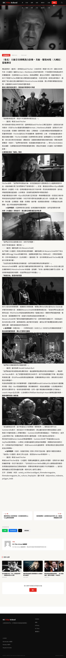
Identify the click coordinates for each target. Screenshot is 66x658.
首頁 (22, 3)
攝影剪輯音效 (42, 3)
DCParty (37, 625)
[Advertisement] (33, 495)
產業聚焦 (32, 3)
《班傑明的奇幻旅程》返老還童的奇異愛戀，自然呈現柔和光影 (37, 207)
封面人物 (49, 3)
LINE (5, 530)
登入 (33, 590)
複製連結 (26, 530)
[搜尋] (61, 2)
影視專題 (27, 3)
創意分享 (37, 3)
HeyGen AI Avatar (7, 647)
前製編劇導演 (6, 55)
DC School (10, 2)
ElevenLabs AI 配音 (7, 641)
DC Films (37, 628)
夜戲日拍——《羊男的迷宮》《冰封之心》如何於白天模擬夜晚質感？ (38, 328)
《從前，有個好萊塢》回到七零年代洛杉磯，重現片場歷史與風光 (38, 451)
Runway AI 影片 (6, 644)
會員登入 (54, 3)
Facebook (13, 530)
